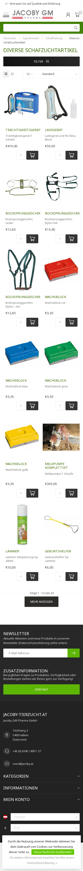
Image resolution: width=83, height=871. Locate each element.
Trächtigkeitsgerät (22, 130)
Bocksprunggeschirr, (22, 213)
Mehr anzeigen (41, 602)
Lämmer (12, 551)
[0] (77, 14)
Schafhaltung (54, 38)
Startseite (9, 38)
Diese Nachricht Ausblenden (53, 852)
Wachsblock (55, 297)
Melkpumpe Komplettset (56, 465)
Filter (39, 61)
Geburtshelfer (58, 551)
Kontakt (41, 689)
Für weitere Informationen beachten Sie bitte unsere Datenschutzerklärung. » (42, 860)
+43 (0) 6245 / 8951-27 (27, 751)
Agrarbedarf (31, 38)
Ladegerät (54, 130)
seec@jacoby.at (23, 764)
